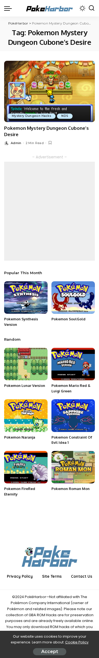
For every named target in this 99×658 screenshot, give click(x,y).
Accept (49, 651)
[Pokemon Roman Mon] (73, 467)
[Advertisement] (49, 211)
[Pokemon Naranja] (26, 415)
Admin (16, 143)
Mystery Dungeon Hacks (31, 116)
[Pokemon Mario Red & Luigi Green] (73, 364)
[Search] (91, 8)
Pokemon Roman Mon (70, 488)
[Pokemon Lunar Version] (26, 364)
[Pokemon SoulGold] (73, 297)
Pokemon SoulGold (68, 319)
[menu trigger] (9, 8)
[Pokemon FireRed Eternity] (26, 467)
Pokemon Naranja (19, 437)
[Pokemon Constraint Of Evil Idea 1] (73, 415)
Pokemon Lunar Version (24, 385)
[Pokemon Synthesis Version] (26, 297)
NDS (64, 116)
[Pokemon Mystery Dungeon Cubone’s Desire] (49, 91)
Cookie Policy (77, 642)
